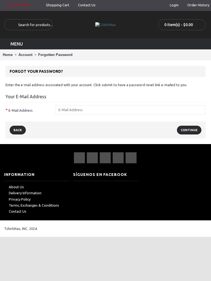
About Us (16, 187)
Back (17, 130)
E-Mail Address (21, 110)
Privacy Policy (19, 199)
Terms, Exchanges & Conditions (34, 205)
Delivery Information (25, 193)
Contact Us (17, 211)
